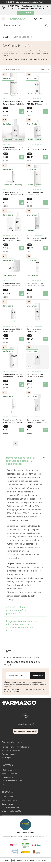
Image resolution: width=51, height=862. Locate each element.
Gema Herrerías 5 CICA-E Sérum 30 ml (12, 330)
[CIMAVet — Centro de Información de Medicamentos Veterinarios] (36, 845)
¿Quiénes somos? (9, 770)
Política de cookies (9, 754)
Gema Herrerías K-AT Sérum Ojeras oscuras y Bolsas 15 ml (36, 285)
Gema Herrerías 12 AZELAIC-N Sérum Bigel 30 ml (13, 194)
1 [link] (15, 443)
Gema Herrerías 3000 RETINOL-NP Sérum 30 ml (37, 103)
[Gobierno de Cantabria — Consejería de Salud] (36, 851)
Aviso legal (6, 758)
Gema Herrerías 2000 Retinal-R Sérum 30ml (35, 376)
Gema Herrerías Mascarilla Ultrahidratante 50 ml (37, 239)
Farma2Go (6, 37)
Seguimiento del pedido (11, 800)
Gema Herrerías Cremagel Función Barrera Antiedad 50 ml (13, 103)
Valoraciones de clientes (12, 781)
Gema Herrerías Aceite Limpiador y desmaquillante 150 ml (35, 330)
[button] (30, 18)
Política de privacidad (11, 750)
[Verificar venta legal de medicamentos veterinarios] (14, 851)
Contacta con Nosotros (24, 731)
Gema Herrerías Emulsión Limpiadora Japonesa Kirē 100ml (37, 421)
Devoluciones (7, 804)
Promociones (7, 777)
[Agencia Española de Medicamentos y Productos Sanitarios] (14, 845)
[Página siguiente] (35, 443)
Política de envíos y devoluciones (15, 747)
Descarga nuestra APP (11, 808)
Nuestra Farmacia (9, 774)
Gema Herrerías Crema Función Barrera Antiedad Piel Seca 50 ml (36, 194)
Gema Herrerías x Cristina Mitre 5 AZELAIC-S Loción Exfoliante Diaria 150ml (13, 148)
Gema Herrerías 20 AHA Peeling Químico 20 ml (12, 285)
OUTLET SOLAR (25, 13)
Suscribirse (38, 675)
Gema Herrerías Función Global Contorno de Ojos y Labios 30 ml (13, 421)
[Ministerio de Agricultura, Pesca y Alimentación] (25, 851)
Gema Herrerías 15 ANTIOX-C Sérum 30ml (12, 239)
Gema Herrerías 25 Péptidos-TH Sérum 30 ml (37, 148)
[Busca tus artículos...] (46, 25)
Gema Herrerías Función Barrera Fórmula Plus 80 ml (13, 376)
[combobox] (25, 25)
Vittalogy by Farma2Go (11, 811)
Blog (4, 784)
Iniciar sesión (7, 797)
